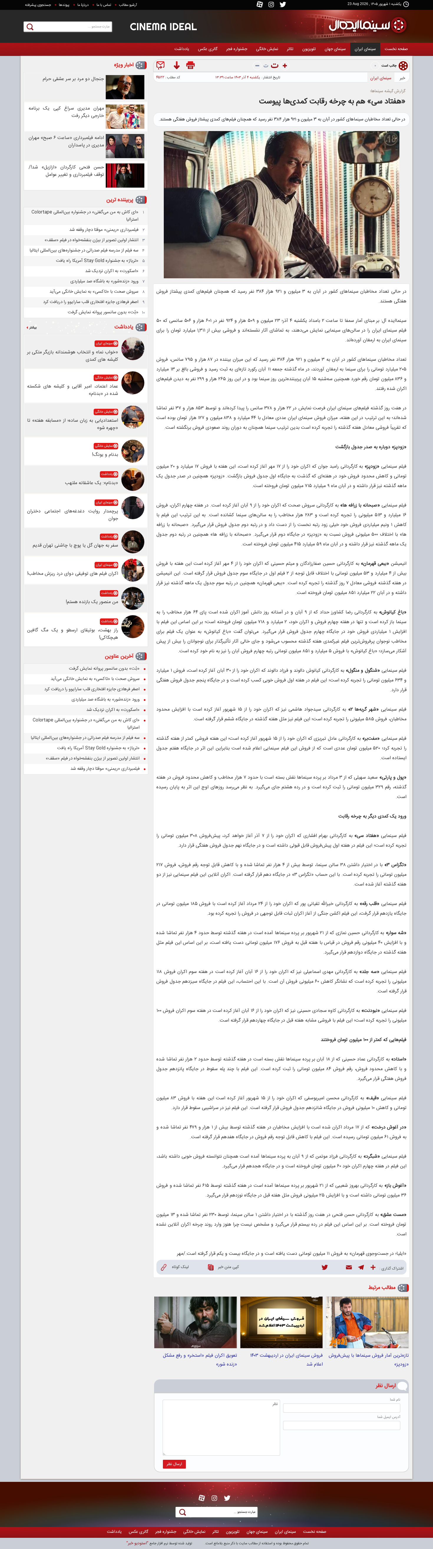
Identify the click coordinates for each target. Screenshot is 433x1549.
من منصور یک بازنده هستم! (92, 602)
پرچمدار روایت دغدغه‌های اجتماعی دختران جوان (72, 515)
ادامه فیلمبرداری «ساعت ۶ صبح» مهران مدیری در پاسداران (66, 141)
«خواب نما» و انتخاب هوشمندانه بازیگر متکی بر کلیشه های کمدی (72, 356)
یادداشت (181, 49)
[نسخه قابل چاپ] (191, 66)
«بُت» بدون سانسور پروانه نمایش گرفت (103, 312)
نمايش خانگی (267, 49)
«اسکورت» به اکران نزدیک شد (111, 271)
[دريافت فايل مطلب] (176, 66)
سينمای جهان (335, 49)
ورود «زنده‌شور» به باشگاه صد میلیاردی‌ (104, 281)
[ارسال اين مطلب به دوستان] (161, 66)
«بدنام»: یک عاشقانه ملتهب (91, 483)
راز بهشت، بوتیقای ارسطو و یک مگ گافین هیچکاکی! (72, 634)
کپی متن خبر (228, 1267)
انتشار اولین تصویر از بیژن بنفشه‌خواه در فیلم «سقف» (91, 240)
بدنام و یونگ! (105, 455)
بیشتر (33, 327)
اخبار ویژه (123, 65)
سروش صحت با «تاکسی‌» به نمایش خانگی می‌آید (93, 291)
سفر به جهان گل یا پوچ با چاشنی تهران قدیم (75, 546)
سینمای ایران (365, 49)
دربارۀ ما (83, 5)
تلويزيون (309, 49)
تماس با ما (104, 5)
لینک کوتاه (180, 1267)
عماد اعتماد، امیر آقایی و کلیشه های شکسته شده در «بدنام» (72, 390)
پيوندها (64, 5)
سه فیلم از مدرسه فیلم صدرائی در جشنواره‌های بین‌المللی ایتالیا (83, 250)
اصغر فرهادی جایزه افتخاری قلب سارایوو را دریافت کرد (90, 302)
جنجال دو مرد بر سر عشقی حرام (73, 79)
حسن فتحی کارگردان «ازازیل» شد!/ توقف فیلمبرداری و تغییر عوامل (66, 171)
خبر (402, 78)
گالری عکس (207, 49)
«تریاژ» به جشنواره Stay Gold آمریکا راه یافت (97, 260)
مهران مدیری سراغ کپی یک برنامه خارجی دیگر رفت (66, 112)
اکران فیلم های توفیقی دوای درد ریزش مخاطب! (72, 574)
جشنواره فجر (236, 49)
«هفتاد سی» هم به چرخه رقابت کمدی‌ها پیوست (332, 101)
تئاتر (290, 49)
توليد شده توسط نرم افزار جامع (159, 1543)
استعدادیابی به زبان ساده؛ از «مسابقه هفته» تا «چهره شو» (72, 424)
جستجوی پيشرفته (38, 5)
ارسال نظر (174, 1464)
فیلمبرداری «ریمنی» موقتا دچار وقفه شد (103, 230)
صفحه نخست (396, 49)
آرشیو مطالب (128, 5)
